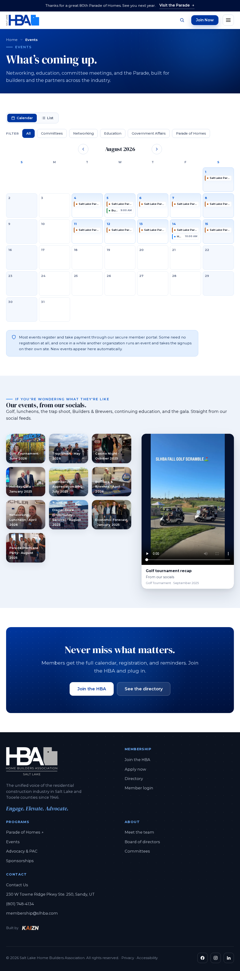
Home (12, 39)
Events (13, 841)
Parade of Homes (191, 133)
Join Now (205, 20)
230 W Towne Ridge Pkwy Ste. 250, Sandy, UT (50, 894)
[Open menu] (228, 20)
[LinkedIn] (229, 958)
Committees (52, 133)
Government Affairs (149, 133)
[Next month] (157, 149)
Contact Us (17, 885)
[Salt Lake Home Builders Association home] (22, 20)
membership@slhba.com (32, 913)
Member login (139, 788)
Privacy (127, 958)
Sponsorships (20, 860)
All (28, 133)
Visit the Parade (174, 5)
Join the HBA (91, 688)
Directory (134, 778)
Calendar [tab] (25, 118)
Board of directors (142, 841)
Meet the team (139, 832)
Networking (83, 133)
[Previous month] (83, 149)
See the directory (144, 688)
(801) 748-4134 (20, 903)
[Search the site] (182, 20)
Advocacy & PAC (22, 851)
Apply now (135, 769)
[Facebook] (202, 958)
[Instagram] (215, 958)
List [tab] (50, 118)
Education (112, 133)
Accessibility (147, 958)
